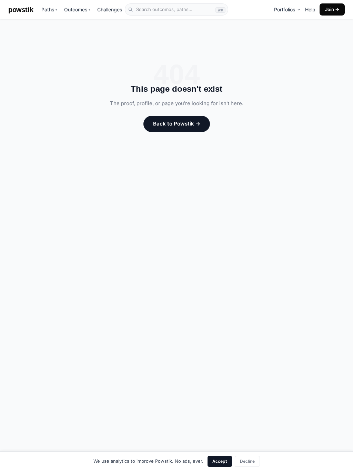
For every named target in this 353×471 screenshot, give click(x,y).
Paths (49, 9)
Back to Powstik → (176, 123)
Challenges (109, 9)
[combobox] (176, 9)
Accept (219, 461)
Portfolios (284, 9)
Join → (332, 9)
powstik (20, 9)
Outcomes (77, 9)
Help (310, 9)
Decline (247, 461)
